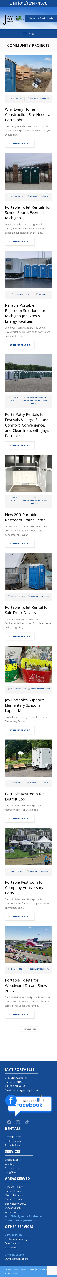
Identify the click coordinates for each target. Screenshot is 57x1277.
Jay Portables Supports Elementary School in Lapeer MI (25, 705)
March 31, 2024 (17, 969)
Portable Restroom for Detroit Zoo (24, 796)
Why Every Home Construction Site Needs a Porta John (27, 115)
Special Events (13, 1159)
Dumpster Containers (16, 1258)
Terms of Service (12, 1273)
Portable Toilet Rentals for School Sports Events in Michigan (28, 213)
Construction (12, 1168)
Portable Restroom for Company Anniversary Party (24, 888)
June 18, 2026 (17, 98)
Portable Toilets (13, 1137)
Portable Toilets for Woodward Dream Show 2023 (26, 985)
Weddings (10, 1164)
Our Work (43, 294)
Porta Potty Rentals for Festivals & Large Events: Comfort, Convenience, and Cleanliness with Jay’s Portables (27, 425)
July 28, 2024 (17, 783)
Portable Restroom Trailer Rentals (35, 402)
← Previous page (28, 1029)
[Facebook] (9, 1122)
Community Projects (39, 98)
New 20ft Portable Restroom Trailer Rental (25, 517)
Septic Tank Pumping (16, 1239)
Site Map (31, 1269)
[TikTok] (27, 1122)
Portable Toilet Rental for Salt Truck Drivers (27, 610)
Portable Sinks (12, 1145)
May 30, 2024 (16, 871)
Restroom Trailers (14, 1141)
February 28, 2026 (21, 294)
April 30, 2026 (17, 196)
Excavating (11, 1247)
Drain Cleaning (12, 1243)
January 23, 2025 (18, 596)
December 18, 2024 (18, 689)
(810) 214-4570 (33, 3)
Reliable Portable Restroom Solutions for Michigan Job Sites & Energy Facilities (25, 313)
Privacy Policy (42, 1269)
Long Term (11, 1172)
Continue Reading (20, 144)
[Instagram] (18, 1122)
